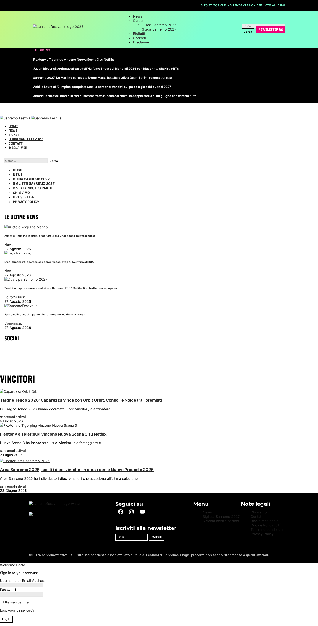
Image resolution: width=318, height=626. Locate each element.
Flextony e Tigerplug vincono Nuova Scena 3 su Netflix (73, 59)
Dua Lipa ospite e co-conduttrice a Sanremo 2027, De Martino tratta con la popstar (60, 288)
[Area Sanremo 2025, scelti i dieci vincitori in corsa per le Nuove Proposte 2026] (25, 461)
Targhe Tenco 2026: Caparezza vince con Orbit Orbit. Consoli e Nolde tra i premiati (81, 400)
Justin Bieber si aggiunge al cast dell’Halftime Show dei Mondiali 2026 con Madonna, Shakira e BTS (106, 68)
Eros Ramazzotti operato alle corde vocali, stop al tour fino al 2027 (49, 262)
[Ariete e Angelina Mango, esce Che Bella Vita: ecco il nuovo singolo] (26, 227)
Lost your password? (17, 610)
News (8, 244)
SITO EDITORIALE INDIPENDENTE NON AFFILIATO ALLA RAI (243, 5)
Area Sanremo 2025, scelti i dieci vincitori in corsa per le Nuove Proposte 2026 (77, 469)
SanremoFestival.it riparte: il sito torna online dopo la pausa (44, 314)
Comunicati (13, 323)
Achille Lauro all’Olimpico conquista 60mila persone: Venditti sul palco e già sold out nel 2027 (102, 87)
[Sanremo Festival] (31, 118)
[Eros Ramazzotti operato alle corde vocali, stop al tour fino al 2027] (19, 253)
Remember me (16, 602)
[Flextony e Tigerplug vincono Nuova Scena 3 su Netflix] (38, 425)
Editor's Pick (14, 297)
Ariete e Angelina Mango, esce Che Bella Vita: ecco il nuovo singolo (49, 236)
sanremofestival (13, 417)
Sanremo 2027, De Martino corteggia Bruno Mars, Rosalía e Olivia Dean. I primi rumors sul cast (102, 77)
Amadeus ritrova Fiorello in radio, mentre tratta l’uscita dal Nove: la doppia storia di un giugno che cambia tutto (115, 96)
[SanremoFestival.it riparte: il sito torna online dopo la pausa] (20, 306)
